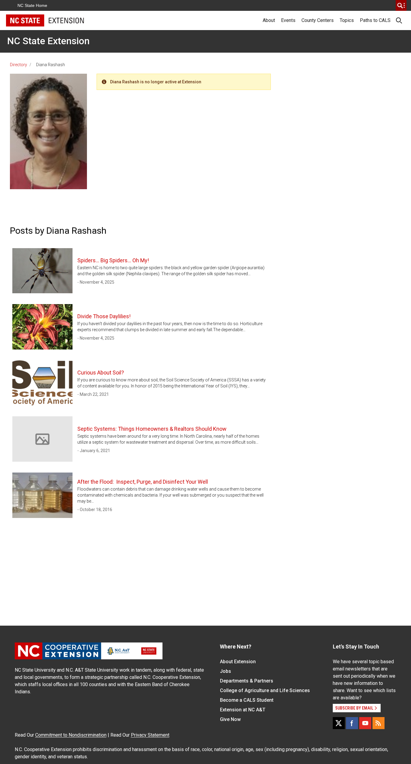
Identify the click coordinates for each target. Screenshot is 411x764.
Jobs (225, 671)
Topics (347, 20)
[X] (339, 723)
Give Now (230, 719)
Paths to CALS (375, 20)
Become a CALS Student (246, 700)
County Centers (317, 20)
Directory (18, 64)
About (269, 20)
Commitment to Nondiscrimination (71, 735)
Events (288, 20)
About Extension (238, 661)
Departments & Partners (246, 681)
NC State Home (32, 5)
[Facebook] (352, 723)
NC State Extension (48, 41)
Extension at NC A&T (242, 710)
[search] (401, 5)
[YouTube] (365, 723)
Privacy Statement (150, 735)
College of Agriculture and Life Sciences (265, 690)
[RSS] (378, 723)
